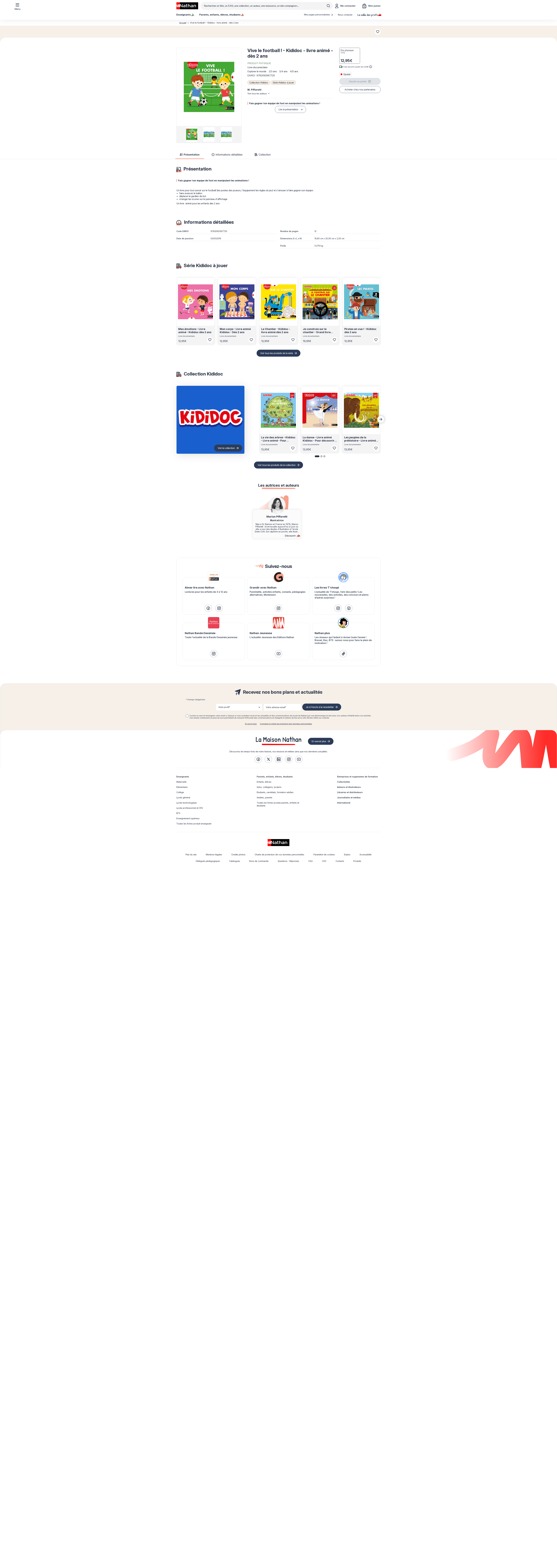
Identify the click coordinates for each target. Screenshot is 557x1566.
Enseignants (182, 776)
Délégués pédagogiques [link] (208, 861)
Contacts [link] (340, 861)
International (343, 802)
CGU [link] (310, 861)
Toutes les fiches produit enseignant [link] (193, 823)
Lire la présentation (288, 109)
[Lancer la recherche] (328, 5)
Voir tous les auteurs (257, 93)
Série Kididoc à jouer (283, 82)
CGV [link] (324, 861)
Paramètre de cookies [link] (324, 854)
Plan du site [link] (191, 854)
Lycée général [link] (183, 797)
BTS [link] (178, 813)
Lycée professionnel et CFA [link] (189, 808)
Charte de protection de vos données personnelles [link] (279, 854)
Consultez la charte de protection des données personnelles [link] (286, 724)
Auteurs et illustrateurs (349, 787)
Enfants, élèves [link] (264, 782)
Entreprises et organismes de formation (357, 776)
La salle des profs (367, 14)
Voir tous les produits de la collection (277, 465)
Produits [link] (357, 861)
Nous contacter (345, 14)
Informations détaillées (229, 154)
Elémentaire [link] (182, 787)
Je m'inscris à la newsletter (320, 707)
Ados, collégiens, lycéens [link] (269, 787)
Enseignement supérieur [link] (188, 818)
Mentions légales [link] (214, 854)
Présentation (191, 154)
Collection (265, 154)
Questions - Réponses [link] (288, 861)
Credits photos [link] (238, 854)
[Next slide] (380, 419)
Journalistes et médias (349, 797)
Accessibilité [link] (365, 854)
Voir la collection (226, 448)
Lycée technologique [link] (186, 802)
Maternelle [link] (181, 782)
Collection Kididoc (258, 82)
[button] (209, 87)
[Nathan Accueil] (187, 5)
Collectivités (343, 782)
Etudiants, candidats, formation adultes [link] (275, 792)
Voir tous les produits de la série (276, 353)
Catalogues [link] (234, 861)
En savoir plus (251, 724)
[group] (192, 134)
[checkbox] (187, 716)
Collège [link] (180, 792)
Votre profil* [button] (224, 707)
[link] (208, 608)
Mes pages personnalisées (317, 14)
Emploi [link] (347, 854)
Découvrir (290, 535)
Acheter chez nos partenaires (359, 89)
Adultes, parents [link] (264, 797)
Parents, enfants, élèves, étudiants (275, 776)
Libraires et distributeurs (350, 792)
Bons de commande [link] (258, 861)
